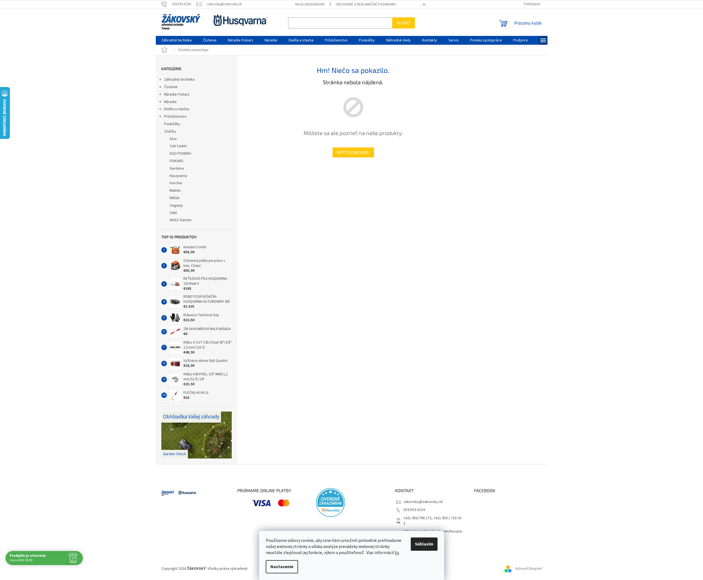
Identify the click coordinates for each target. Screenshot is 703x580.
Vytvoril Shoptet (528, 568)
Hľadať (403, 22)
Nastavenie (281, 567)
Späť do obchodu (353, 152)
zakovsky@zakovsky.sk (423, 502)
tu (397, 553)
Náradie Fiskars (176, 94)
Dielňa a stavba (176, 109)
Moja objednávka (310, 4)
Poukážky (172, 124)
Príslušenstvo (175, 116)
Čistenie (171, 87)
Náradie (170, 102)
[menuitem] (176, 40)
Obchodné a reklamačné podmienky (366, 4)
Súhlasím (424, 544)
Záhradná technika (179, 79)
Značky (170, 131)
